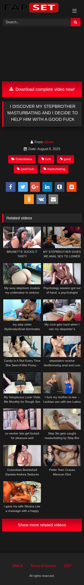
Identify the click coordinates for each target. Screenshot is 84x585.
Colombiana (24, 159)
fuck (48, 159)
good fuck (27, 169)
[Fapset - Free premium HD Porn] (34, 8)
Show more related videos (42, 525)
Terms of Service (43, 566)
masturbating (56, 169)
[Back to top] (70, 572)
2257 (68, 566)
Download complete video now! (44, 89)
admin (49, 142)
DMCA (17, 566)
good (67, 159)
